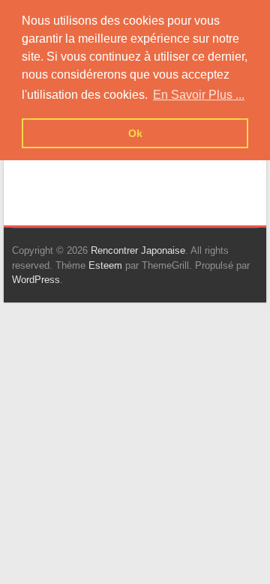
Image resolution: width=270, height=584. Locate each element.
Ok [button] (135, 133)
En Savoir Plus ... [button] (198, 94)
